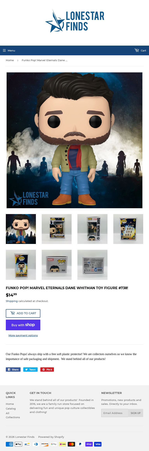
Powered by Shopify (51, 436)
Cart (143, 50)
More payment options (23, 335)
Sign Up (136, 413)
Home (10, 60)
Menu (11, 50)
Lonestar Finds (25, 436)
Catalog (11, 408)
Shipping (12, 301)
